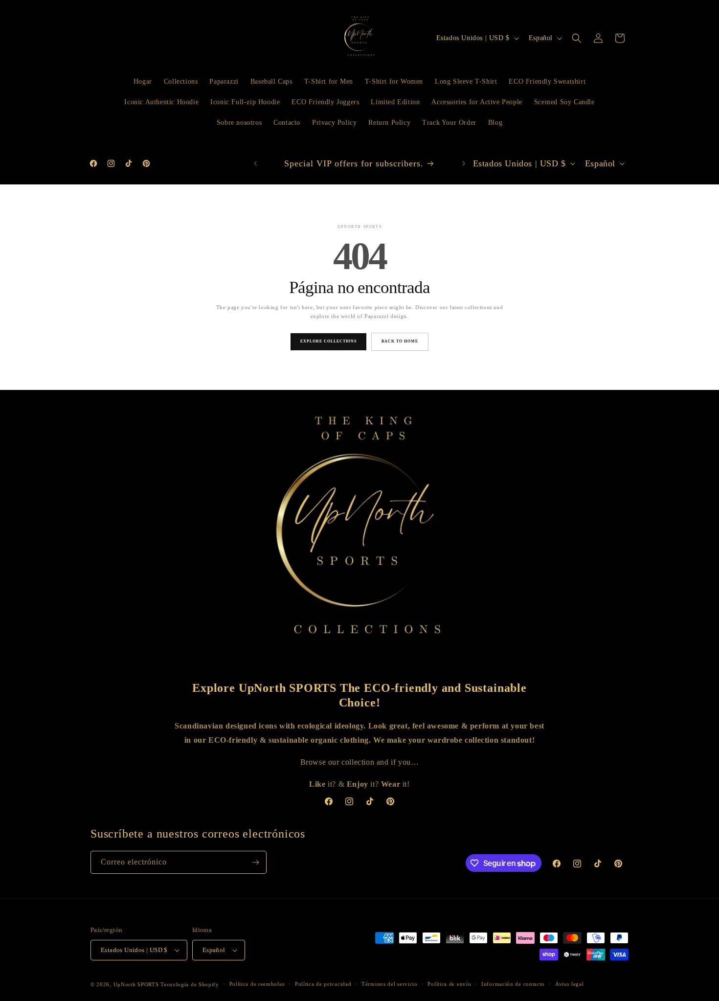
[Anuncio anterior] (255, 163)
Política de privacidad (323, 984)
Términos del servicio (389, 984)
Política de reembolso (257, 984)
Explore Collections (328, 341)
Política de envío (449, 984)
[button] (576, 38)
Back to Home (400, 341)
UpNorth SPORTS (136, 984)
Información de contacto (513, 984)
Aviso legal (569, 984)
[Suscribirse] (255, 862)
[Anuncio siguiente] (463, 163)
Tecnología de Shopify (189, 984)
